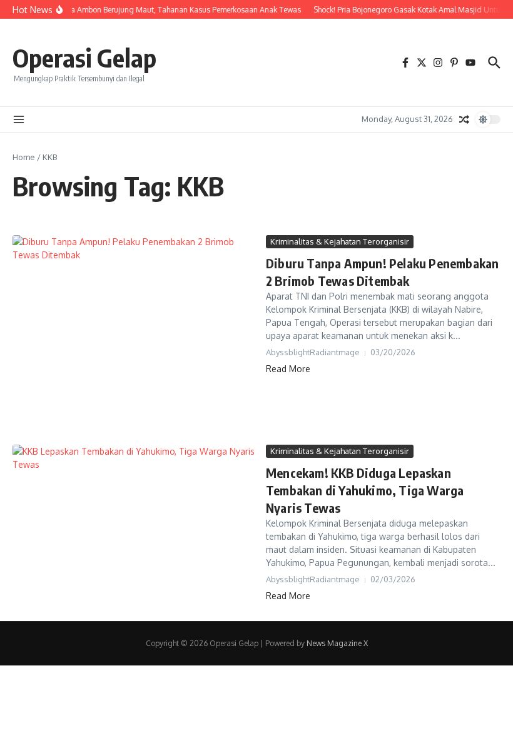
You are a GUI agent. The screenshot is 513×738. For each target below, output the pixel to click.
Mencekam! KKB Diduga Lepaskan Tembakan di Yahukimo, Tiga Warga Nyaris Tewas (365, 490)
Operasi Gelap (84, 57)
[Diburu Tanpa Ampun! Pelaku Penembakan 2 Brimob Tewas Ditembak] (134, 336)
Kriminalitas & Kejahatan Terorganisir (339, 241)
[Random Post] (464, 119)
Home (24, 157)
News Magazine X (337, 643)
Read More (288, 368)
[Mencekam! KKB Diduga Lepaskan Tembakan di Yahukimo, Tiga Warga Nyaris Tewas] (134, 516)
